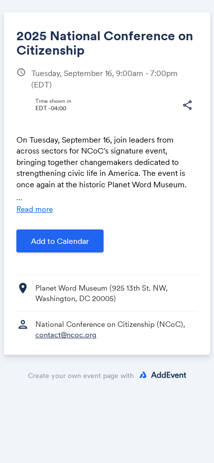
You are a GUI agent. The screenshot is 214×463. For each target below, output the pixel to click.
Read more (34, 209)
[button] (187, 105)
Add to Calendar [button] (60, 241)
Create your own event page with (81, 375)
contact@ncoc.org (66, 334)
